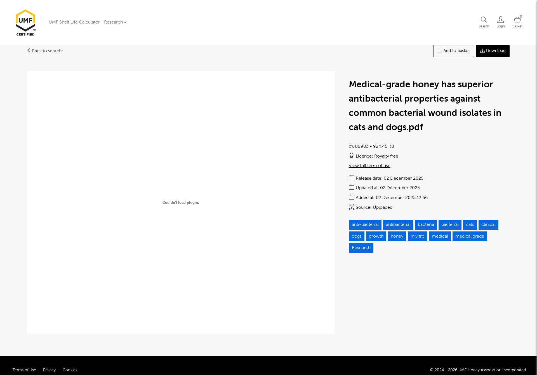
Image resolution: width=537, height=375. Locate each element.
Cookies (70, 370)
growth (376, 236)
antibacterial (398, 224)
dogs (357, 236)
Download (495, 51)
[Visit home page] (25, 22)
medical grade (469, 236)
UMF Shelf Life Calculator (74, 22)
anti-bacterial (365, 224)
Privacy (49, 370)
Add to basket (457, 51)
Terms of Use (24, 370)
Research (361, 247)
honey (397, 236)
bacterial (450, 224)
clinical (488, 224)
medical (440, 236)
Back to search (46, 50)
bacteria (426, 224)
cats (470, 224)
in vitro (418, 236)
